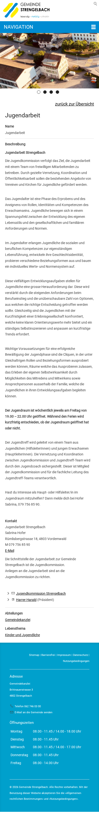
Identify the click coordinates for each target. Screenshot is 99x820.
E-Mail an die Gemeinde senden (33, 712)
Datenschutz (80, 655)
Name (9, 126)
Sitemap (34, 655)
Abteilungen (14, 613)
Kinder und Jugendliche (22, 635)
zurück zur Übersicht (74, 104)
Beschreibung (15, 144)
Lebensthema (15, 628)
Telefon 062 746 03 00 (28, 706)
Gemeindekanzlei (17, 620)
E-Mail (9, 551)
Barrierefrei (48, 655)
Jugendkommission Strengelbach (41, 593)
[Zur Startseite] (25, 10)
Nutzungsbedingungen (76, 661)
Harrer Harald (26, 600)
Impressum (64, 655)
